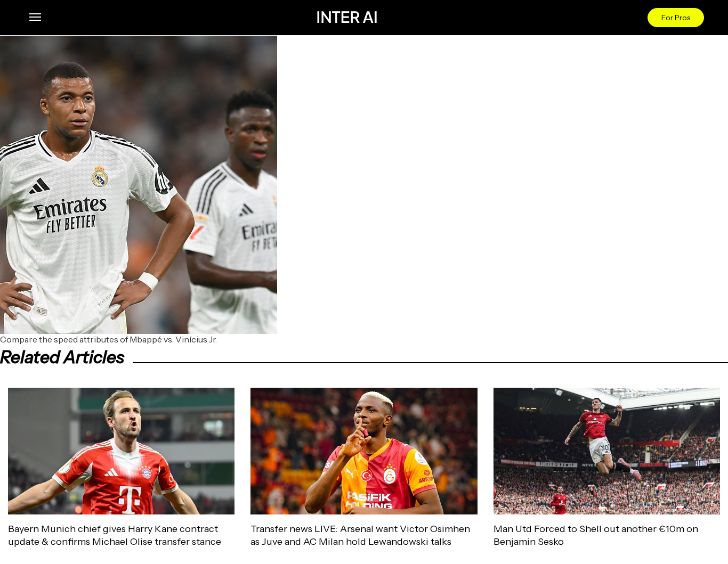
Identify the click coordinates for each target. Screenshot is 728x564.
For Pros (675, 17)
